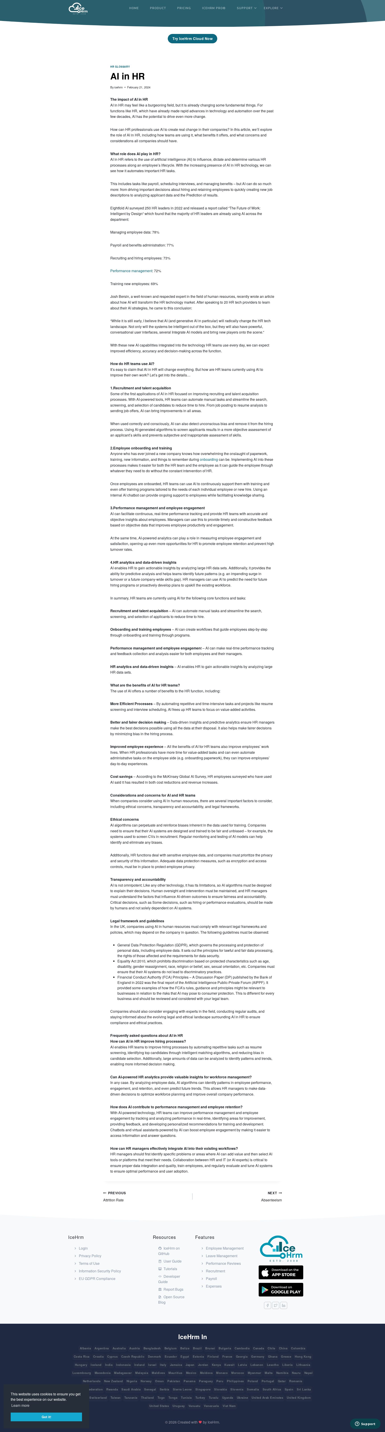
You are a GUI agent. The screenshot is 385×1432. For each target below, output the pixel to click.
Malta (269, 1373)
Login (83, 1248)
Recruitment (215, 1270)
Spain (289, 1389)
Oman (159, 1381)
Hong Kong (303, 1356)
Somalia (253, 1389)
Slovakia (220, 1389)
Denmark (154, 1356)
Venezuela (211, 1406)
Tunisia (186, 1397)
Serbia (164, 1389)
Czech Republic (132, 1356)
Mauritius (175, 1373)
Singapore (203, 1389)
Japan (190, 1365)
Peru (219, 1381)
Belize (184, 1348)
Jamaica (176, 1365)
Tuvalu (214, 1397)
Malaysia (141, 1373)
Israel (152, 1365)
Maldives (158, 1373)
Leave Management (221, 1255)
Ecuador (171, 1356)
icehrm (118, 87)
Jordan (203, 1365)
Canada (258, 1348)
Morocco (237, 1373)
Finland (213, 1356)
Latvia (242, 1365)
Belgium (170, 1348)
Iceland (96, 1365)
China (283, 1348)
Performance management (131, 270)
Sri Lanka (304, 1389)
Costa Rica (82, 1356)
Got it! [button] (46, 1417)
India (109, 1365)
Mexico (191, 1373)
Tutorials (170, 1268)
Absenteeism (271, 1196)
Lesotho (273, 1365)
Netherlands (92, 1381)
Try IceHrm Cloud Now (192, 38)
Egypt (184, 1356)
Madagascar (123, 1373)
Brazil (197, 1348)
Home (134, 8)
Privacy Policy (89, 1255)
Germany (257, 1356)
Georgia (242, 1356)
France (227, 1356)
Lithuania (303, 1365)
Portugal (268, 1381)
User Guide (172, 1261)
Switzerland (98, 1397)
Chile (271, 1348)
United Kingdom (299, 1397)
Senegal (150, 1389)
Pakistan (173, 1381)
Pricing (184, 8)
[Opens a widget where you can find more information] (365, 1424)
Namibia (282, 1373)
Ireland (139, 1365)
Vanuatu (194, 1406)
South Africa (272, 1389)
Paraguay (206, 1381)
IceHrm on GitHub (169, 1251)
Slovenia (236, 1389)
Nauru (296, 1373)
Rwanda (112, 1389)
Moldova (206, 1373)
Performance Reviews (223, 1263)
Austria (134, 1348)
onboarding (208, 459)
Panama (189, 1381)
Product (158, 8)
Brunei (210, 1348)
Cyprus (112, 1356)
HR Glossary (120, 66)
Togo (161, 1397)
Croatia (98, 1356)
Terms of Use (89, 1263)
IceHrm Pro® (214, 8)
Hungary (81, 1365)
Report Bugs (173, 1289)
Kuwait (229, 1365)
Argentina (101, 1348)
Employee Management (224, 1248)
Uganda (227, 1397)
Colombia (298, 1348)
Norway (146, 1381)
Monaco (222, 1373)
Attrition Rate (114, 1196)
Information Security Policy (99, 1270)
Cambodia (242, 1348)
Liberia (287, 1365)
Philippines (235, 1381)
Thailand (147, 1397)
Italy (163, 1365)
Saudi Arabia (131, 1389)
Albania (85, 1348)
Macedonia (103, 1373)
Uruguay (178, 1406)
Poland (253, 1381)
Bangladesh (152, 1348)
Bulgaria (225, 1348)
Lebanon (256, 1365)
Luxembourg (81, 1373)
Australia (119, 1348)
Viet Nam (229, 1406)
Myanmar (254, 1373)
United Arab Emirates (267, 1397)
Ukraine (242, 1397)
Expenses (213, 1286)
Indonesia (123, 1365)
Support (245, 8)
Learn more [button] (20, 1405)
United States (159, 1406)
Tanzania (130, 1397)
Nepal (308, 1373)
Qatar (282, 1381)
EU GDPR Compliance (96, 1278)
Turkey (200, 1397)
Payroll (211, 1278)
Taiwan (116, 1397)
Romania (295, 1381)
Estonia (198, 1356)
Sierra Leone (182, 1389)
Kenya (216, 1365)
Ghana (273, 1356)
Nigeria (132, 1381)
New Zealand (113, 1381)
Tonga (173, 1397)
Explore (271, 8)
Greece (286, 1356)
